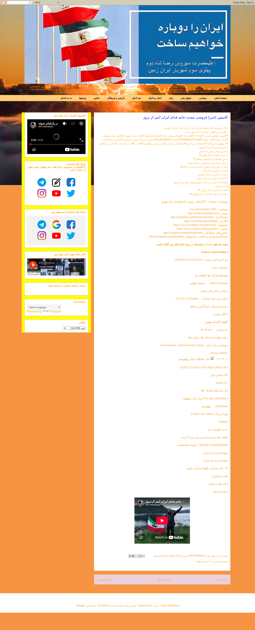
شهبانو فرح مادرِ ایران (215, 452)
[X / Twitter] (71, 193)
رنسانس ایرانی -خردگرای (214, 306)
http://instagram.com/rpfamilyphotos (183, 232)
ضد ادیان (136, 98)
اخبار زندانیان (155, 98)
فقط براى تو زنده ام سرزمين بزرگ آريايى (204, 437)
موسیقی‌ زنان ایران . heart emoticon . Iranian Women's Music (194, 345)
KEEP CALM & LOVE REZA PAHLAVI (204, 367)
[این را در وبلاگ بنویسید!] (140, 556)
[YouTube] (56, 193)
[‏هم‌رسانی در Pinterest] (130, 556)
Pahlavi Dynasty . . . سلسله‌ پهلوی (209, 283)
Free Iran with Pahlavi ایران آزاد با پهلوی (205, 398)
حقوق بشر (186, 98)
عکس (97, 98)
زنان (171, 98)
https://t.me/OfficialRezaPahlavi (201, 221)
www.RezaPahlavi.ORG (203, 209)
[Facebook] (71, 182)
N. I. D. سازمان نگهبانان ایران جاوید (207, 468)
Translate (55, 311)
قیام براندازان (220, 476)
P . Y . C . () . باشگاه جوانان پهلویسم (203, 359)
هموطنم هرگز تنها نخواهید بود (211, 275)
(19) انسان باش (219, 375)
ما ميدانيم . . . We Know (214, 329)
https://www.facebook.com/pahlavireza (195, 224)
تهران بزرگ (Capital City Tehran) (209, 413)
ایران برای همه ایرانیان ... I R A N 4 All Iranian (202, 298)
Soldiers (223, 421)
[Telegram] (42, 182)
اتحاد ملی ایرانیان (218, 483)
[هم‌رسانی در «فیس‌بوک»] (133, 556)
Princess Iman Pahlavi (215, 252)
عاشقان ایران (220, 267)
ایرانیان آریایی (220, 491)
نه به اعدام (66, 98)
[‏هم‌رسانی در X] (136, 556)
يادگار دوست (220, 314)
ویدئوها (82, 98)
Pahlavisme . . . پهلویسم (214, 406)
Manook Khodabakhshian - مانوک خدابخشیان (202, 444)
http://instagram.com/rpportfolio (166, 236)
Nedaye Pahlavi (219, 353)
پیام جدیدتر (221, 579)
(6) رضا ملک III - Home (214, 390)
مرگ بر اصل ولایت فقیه (214, 290)
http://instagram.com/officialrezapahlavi (192, 217)
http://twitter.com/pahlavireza (204, 213)
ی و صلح (195, 306)
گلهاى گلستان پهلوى (216, 321)
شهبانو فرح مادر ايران (215, 460)
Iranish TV (222, 382)
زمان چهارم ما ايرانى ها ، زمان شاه (208, 337)
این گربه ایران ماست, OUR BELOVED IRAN (201, 259)
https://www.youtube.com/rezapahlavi (197, 228)
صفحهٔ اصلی (220, 98)
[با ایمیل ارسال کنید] (143, 556)
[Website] (56, 182)
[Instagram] (42, 193)
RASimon (103, 605)
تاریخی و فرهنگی (116, 98)
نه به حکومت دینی (217, 429)
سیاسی (203, 98)
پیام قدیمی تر (104, 579)
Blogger (80, 605)
